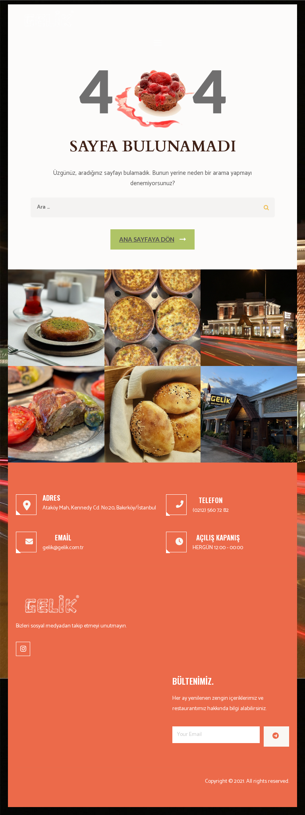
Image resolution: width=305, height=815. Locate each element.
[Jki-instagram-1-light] (23, 649)
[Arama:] (135, 207)
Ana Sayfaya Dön (146, 239)
